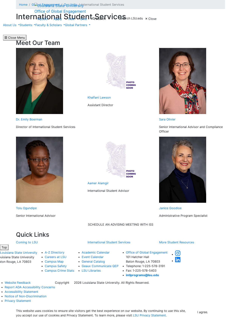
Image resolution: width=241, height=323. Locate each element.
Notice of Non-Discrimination (26, 296)
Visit (71, 19)
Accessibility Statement (21, 292)
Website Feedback (18, 282)
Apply (58, 19)
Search (100, 19)
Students (26, 25)
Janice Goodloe (170, 208)
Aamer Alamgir (98, 183)
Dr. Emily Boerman (29, 119)
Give (83, 19)
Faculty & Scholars (49, 25)
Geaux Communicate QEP (100, 266)
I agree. (202, 312)
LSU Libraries (91, 270)
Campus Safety (56, 266)
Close (151, 19)
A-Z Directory (54, 252)
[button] (177, 254)
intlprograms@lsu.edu (142, 275)
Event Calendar (93, 257)
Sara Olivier (167, 119)
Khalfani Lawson (99, 97)
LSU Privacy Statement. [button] (150, 315)
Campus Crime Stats (59, 270)
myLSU (42, 19)
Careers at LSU (55, 257)
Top (4, 247)
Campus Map (54, 261)
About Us (10, 25)
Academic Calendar (96, 252)
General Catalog (93, 261)
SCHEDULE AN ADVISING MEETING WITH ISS (120, 224)
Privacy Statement (18, 301)
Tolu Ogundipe (26, 208)
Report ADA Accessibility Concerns (30, 287)
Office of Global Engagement (60, 11)
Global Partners (76, 25)
